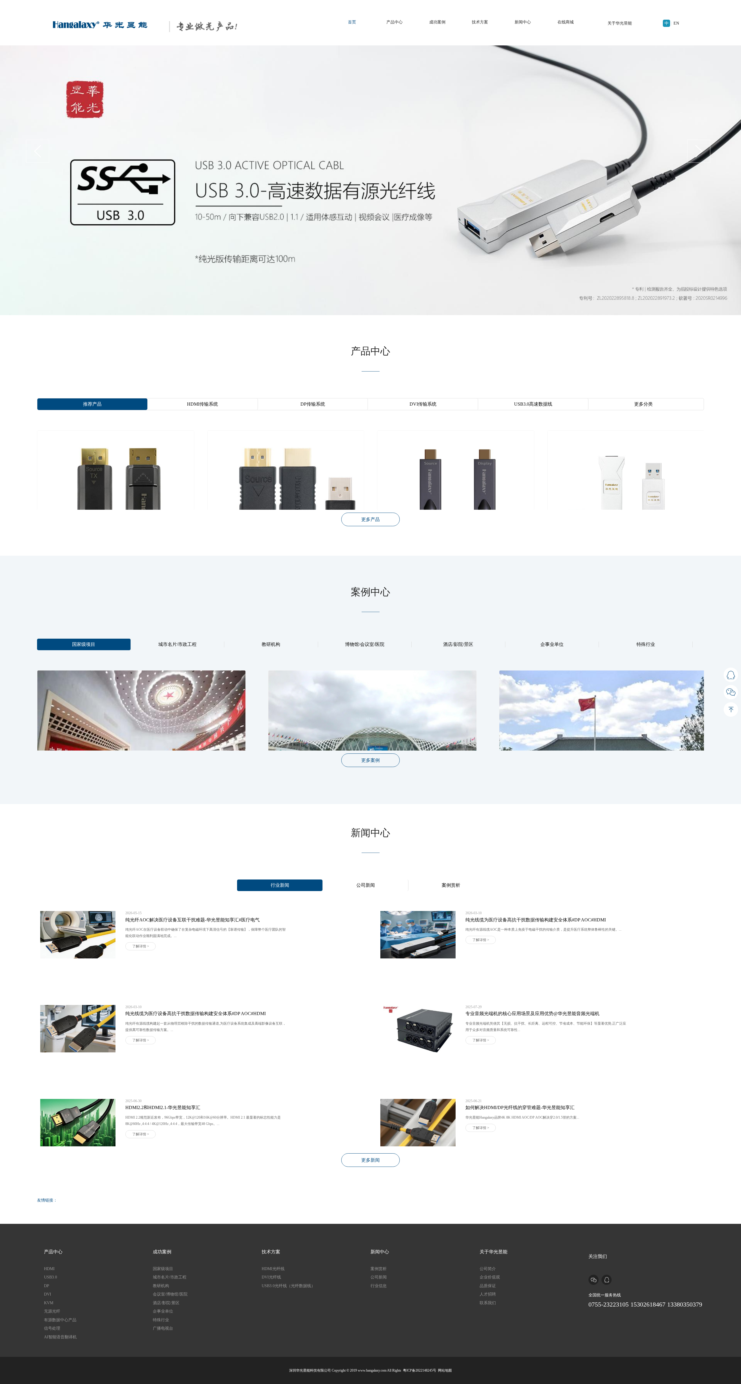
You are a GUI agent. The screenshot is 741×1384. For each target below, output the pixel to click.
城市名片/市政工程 (177, 644)
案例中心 (370, 592)
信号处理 (52, 1328)
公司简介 (488, 1269)
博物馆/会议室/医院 (364, 644)
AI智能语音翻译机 (60, 1337)
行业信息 (378, 1286)
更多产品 (370, 519)
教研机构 (271, 644)
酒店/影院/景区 (458, 644)
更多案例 (370, 760)
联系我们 (488, 1303)
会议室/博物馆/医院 (170, 1294)
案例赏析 (451, 885)
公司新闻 (365, 885)
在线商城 (565, 22)
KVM (48, 1303)
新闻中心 (523, 22)
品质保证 (488, 1286)
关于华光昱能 (620, 23)
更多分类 (643, 404)
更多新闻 (370, 1160)
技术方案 (480, 22)
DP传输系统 (312, 404)
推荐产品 (92, 404)
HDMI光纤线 (273, 1269)
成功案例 (437, 22)
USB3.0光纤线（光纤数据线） (288, 1286)
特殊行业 (646, 644)
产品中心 (394, 22)
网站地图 (445, 1370)
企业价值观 (490, 1277)
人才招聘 (488, 1294)
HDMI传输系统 (202, 404)
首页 (352, 22)
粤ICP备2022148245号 (419, 1370)
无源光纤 (52, 1311)
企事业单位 (552, 644)
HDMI (49, 1269)
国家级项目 (83, 644)
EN (676, 23)
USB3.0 (50, 1277)
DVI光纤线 (271, 1277)
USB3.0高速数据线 (533, 404)
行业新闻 (280, 885)
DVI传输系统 (423, 404)
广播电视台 (163, 1328)
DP (46, 1286)
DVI (47, 1294)
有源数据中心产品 (60, 1320)
